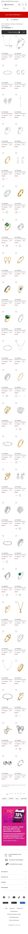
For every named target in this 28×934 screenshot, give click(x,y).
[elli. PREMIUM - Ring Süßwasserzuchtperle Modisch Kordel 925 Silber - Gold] (20, 667)
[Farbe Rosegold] (20, 396)
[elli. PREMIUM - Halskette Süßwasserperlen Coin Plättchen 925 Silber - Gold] (7, 667)
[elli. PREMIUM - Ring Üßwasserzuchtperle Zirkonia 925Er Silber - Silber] (20, 43)
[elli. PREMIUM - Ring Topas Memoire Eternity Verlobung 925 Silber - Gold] (20, 318)
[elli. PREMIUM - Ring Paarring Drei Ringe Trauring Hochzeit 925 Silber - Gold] (20, 227)
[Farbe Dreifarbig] (3, 462)
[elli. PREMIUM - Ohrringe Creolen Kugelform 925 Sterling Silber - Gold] (7, 763)
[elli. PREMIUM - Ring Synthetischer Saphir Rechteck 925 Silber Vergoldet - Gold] (7, 289)
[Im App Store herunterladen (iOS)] (14, 903)
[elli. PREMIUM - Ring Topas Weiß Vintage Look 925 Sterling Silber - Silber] (20, 763)
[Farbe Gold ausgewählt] (3, 179)
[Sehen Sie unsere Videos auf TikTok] (19, 897)
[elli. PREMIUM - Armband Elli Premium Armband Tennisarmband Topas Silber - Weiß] (7, 72)
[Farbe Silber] (7, 179)
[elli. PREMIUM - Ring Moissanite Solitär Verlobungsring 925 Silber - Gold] (20, 697)
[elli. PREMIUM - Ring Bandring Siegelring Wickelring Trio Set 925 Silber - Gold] (20, 410)
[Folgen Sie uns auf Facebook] (4, 897)
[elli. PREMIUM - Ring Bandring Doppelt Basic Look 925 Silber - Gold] (7, 377)
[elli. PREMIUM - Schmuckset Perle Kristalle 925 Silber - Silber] (7, 43)
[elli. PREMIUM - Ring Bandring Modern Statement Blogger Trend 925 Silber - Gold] (7, 193)
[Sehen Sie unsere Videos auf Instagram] (9, 897)
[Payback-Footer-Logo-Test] (22, 903)
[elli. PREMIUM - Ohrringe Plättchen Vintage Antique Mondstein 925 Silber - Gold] (20, 476)
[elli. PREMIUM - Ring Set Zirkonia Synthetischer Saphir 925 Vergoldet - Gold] (20, 289)
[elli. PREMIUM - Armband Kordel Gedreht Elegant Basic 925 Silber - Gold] (7, 347)
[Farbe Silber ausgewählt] (7, 212)
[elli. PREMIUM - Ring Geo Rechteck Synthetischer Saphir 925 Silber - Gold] (20, 260)
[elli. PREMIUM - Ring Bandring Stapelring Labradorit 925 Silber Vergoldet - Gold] (7, 638)
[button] (10, 1)
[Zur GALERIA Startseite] (9, 5)
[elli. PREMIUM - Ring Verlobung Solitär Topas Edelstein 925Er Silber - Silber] (20, 131)
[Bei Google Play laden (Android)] (5, 903)
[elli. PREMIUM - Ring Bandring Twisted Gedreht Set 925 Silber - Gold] (20, 509)
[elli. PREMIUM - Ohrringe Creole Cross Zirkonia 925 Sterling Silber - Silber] (20, 72)
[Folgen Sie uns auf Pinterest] (24, 897)
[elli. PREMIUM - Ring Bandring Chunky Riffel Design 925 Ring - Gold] (20, 542)
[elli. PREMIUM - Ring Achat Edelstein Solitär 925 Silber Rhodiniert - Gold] (20, 576)
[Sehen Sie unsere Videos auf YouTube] (14, 897)
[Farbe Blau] (3, 246)
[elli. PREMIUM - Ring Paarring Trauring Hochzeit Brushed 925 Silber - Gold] (20, 193)
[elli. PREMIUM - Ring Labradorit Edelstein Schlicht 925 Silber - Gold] (7, 509)
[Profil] (19, 5)
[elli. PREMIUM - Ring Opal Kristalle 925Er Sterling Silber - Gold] (7, 160)
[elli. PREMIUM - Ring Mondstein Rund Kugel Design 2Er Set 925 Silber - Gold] (7, 410)
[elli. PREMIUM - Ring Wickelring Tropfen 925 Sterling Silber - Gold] (20, 730)
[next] (24, 794)
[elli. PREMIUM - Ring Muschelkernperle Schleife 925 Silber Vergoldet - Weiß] (7, 730)
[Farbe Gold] (3, 212)
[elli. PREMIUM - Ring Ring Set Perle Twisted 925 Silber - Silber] (20, 638)
